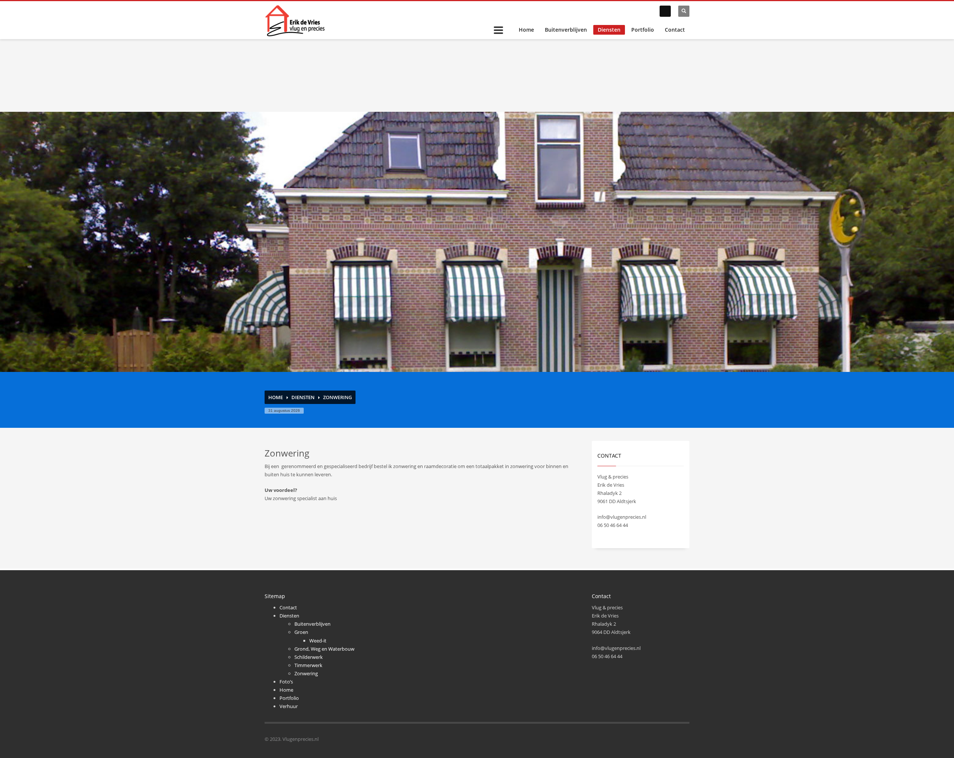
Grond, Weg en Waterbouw (324, 648)
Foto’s (286, 681)
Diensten (609, 29)
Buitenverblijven (566, 29)
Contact (675, 29)
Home (526, 29)
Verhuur (288, 706)
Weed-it (317, 640)
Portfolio (642, 29)
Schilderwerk (308, 657)
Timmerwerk (308, 665)
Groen (301, 632)
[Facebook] (665, 11)
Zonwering (306, 673)
